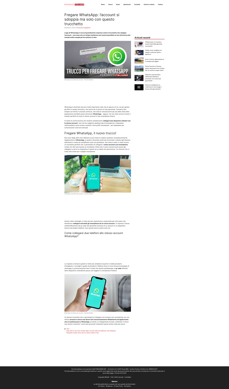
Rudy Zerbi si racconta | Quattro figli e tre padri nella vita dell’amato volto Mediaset (91, 331)
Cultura (160, 4)
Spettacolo (127, 4)
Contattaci (128, 377)
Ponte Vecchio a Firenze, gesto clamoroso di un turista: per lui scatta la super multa (155, 68)
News (103, 4)
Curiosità (137, 4)
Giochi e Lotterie (149, 4)
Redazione (109, 386)
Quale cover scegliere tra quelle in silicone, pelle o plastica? (153, 52)
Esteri (118, 4)
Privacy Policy (118, 386)
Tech (67, 329)
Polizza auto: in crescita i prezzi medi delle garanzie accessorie (153, 44)
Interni (110, 4)
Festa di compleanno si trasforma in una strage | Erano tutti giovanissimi (153, 87)
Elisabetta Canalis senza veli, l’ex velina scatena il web (82, 332)
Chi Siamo (101, 386)
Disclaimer (127, 386)
